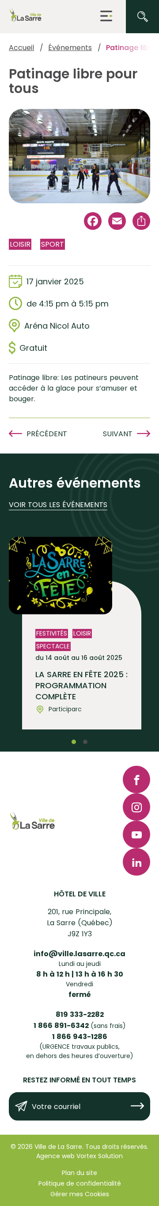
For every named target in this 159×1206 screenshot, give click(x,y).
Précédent (46, 434)
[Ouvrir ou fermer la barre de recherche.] (142, 16)
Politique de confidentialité (79, 1183)
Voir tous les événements (58, 505)
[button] (106, 16)
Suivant (117, 434)
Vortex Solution (99, 1156)
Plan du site (79, 1172)
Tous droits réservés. (116, 1146)
